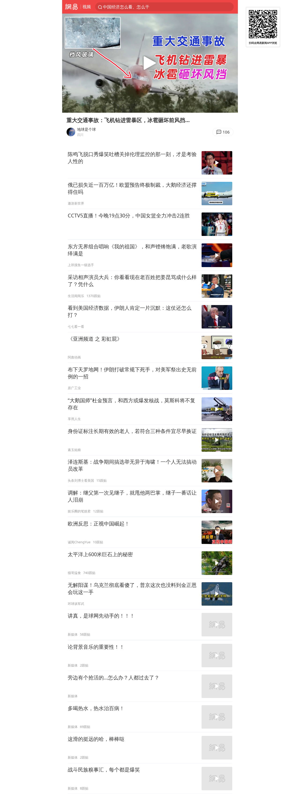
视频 (86, 6)
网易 (71, 7)
